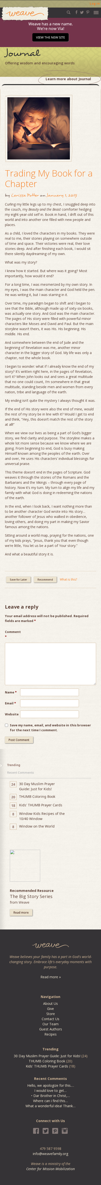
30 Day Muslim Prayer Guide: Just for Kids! (47, 1056)
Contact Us (50, 1019)
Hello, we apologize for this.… (50, 1085)
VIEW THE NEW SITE (50, 37)
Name (11, 692)
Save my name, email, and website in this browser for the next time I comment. (50, 727)
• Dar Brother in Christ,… (50, 1095)
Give (50, 1008)
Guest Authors (50, 1029)
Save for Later (18, 579)
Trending (13, 765)
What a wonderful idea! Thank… (50, 1106)
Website (12, 714)
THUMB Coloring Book (47, 1061)
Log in (95, 3)
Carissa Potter (25, 195)
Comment (12, 634)
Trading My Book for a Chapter (49, 178)
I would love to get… (50, 1090)
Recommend (45, 579)
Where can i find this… (50, 1100)
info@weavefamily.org (50, 1153)
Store (50, 1013)
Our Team (50, 1024)
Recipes (50, 1034)
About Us (50, 1003)
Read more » (50, 977)
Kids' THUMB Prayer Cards (47, 1066)
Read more (21, 912)
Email (10, 703)
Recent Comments (20, 772)
